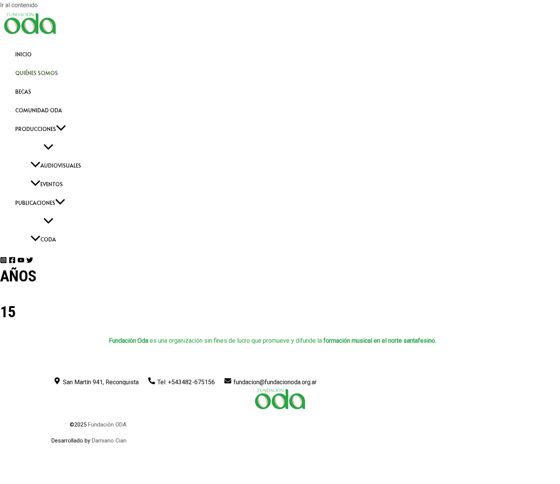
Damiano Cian (109, 440)
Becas (23, 91)
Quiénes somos (36, 73)
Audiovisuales (60, 165)
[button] (61, 129)
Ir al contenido (19, 5)
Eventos (51, 184)
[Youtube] (21, 261)
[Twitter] (29, 261)
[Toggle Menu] (48, 147)
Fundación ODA (107, 424)
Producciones (35, 129)
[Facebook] (12, 261)
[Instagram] (3, 261)
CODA (48, 239)
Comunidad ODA (38, 110)
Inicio (23, 54)
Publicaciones (35, 202)
